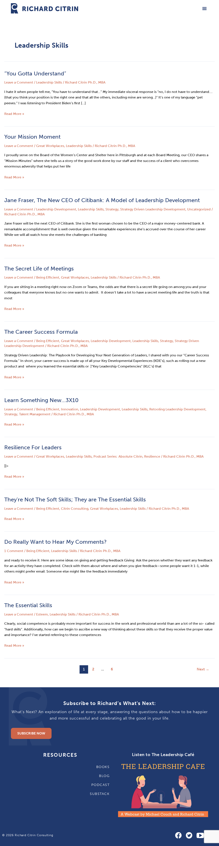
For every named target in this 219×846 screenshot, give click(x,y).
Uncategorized (199, 209)
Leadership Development (56, 209)
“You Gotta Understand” (35, 73)
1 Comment (13, 551)
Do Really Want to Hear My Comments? (55, 542)
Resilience (152, 456)
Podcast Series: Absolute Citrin (117, 456)
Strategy (111, 209)
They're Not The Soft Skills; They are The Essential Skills (75, 499)
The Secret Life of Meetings (39, 268)
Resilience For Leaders (33, 447)
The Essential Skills (28, 605)
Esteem (42, 614)
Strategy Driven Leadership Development (152, 209)
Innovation (69, 409)
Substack (100, 794)
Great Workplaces (50, 146)
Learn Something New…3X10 (41, 400)
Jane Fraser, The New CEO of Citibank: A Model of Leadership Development (102, 200)
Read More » (14, 113)
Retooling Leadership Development (177, 409)
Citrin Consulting (74, 509)
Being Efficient (47, 277)
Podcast (100, 785)
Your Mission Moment (32, 137)
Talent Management (34, 414)
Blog (104, 776)
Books (103, 767)
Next (203, 669)
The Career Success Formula (41, 332)
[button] (204, 8)
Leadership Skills (49, 82)
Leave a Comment (18, 82)
